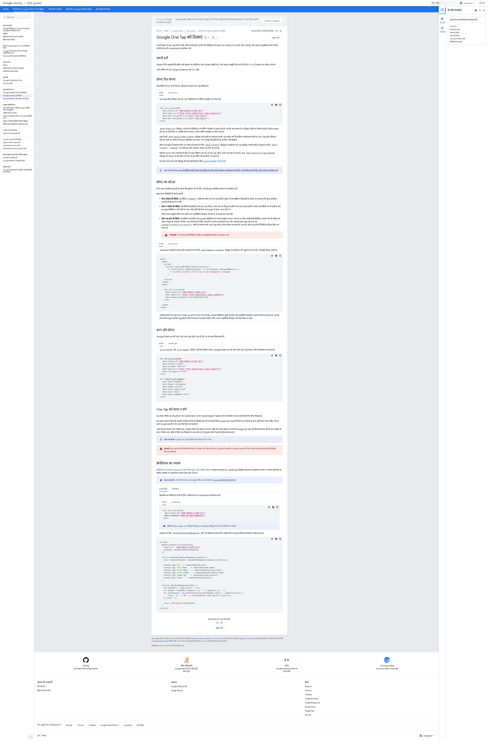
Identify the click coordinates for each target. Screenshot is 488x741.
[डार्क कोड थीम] (276, 105)
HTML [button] (161, 93)
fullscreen (479, 10)
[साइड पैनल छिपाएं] (30, 736)
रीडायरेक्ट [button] (175, 489)
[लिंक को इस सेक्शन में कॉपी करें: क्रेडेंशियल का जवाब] (182, 463)
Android (308, 686)
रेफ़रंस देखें (214, 161)
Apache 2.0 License (247, 638)
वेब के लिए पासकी (55, 9)
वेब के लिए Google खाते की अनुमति (78, 9)
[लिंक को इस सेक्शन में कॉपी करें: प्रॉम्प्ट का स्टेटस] (177, 182)
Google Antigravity (312, 703)
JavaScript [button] (172, 93)
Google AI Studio (311, 699)
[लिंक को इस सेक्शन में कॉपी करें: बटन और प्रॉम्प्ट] (176, 330)
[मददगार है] (277, 31)
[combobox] (443, 3)
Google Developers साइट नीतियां (162, 641)
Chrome (308, 691)
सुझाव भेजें (275, 38)
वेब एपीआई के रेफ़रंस (103, 9)
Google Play (309, 711)
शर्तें (38, 736)
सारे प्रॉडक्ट (140, 725)
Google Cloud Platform (110, 725)
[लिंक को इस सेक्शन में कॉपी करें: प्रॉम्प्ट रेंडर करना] (177, 79)
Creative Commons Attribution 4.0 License (206, 638)
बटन (193, 69)
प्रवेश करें (482, 3)
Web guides (34, 3)
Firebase (308, 695)
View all (308, 715)
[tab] (161, 93)
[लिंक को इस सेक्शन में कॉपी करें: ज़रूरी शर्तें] (170, 58)
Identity (18, 3)
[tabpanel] (219, 130)
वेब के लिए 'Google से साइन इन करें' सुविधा (28, 9)
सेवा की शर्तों (41, 686)
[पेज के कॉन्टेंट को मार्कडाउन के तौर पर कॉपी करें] (213, 37)
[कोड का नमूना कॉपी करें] (280, 105)
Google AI (128, 725)
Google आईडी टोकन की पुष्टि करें (224, 480)
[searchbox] (17, 17)
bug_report (475, 10)
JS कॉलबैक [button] (163, 489)
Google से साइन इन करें (179, 686)
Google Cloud (310, 707)
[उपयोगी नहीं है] (281, 31)
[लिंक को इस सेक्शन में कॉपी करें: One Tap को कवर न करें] (189, 409)
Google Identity (177, 31)
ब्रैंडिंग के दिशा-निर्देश (44, 691)
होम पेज (5, 9)
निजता (44, 736)
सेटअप (251, 64)
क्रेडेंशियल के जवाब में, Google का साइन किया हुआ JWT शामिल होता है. (183, 470)
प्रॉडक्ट (167, 31)
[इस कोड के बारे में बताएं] (272, 105)
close (483, 10)
